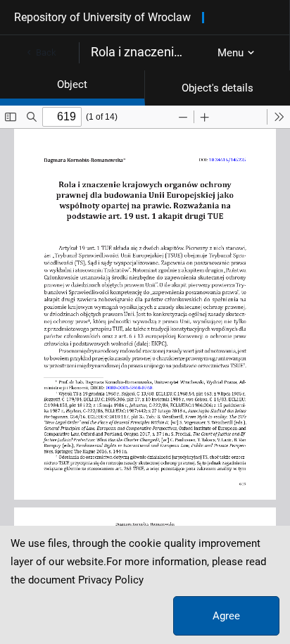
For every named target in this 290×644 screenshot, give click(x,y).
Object (72, 84)
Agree (226, 616)
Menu (231, 52)
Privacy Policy (111, 580)
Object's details (217, 88)
